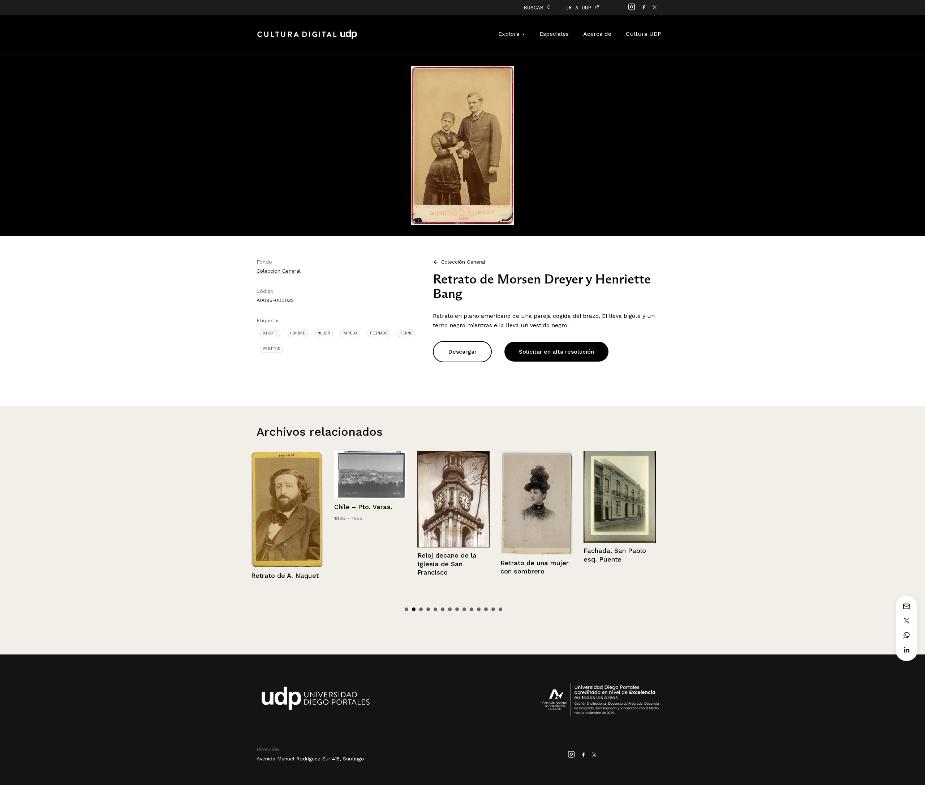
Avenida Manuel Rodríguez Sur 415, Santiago (310, 758)
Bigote (270, 333)
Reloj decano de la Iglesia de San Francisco (422, 563)
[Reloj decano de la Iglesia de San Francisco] (429, 499)
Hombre (297, 333)
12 (486, 609)
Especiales (554, 33)
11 (479, 609)
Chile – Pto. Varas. (339, 507)
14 (500, 609)
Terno (406, 333)
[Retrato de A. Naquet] (263, 509)
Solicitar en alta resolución (556, 351)
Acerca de (597, 33)
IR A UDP (580, 7)
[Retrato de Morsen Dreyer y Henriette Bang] (462, 144)
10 (471, 609)
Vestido (271, 348)
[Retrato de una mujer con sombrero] (512, 503)
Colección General (279, 271)
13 (493, 609)
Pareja (350, 333)
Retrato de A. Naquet (260, 575)
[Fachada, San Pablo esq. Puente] (595, 497)
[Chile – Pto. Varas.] (346, 475)
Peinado (379, 333)
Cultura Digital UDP (307, 38)
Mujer (324, 333)
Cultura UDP (643, 33)
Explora (509, 33)
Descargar (462, 351)
